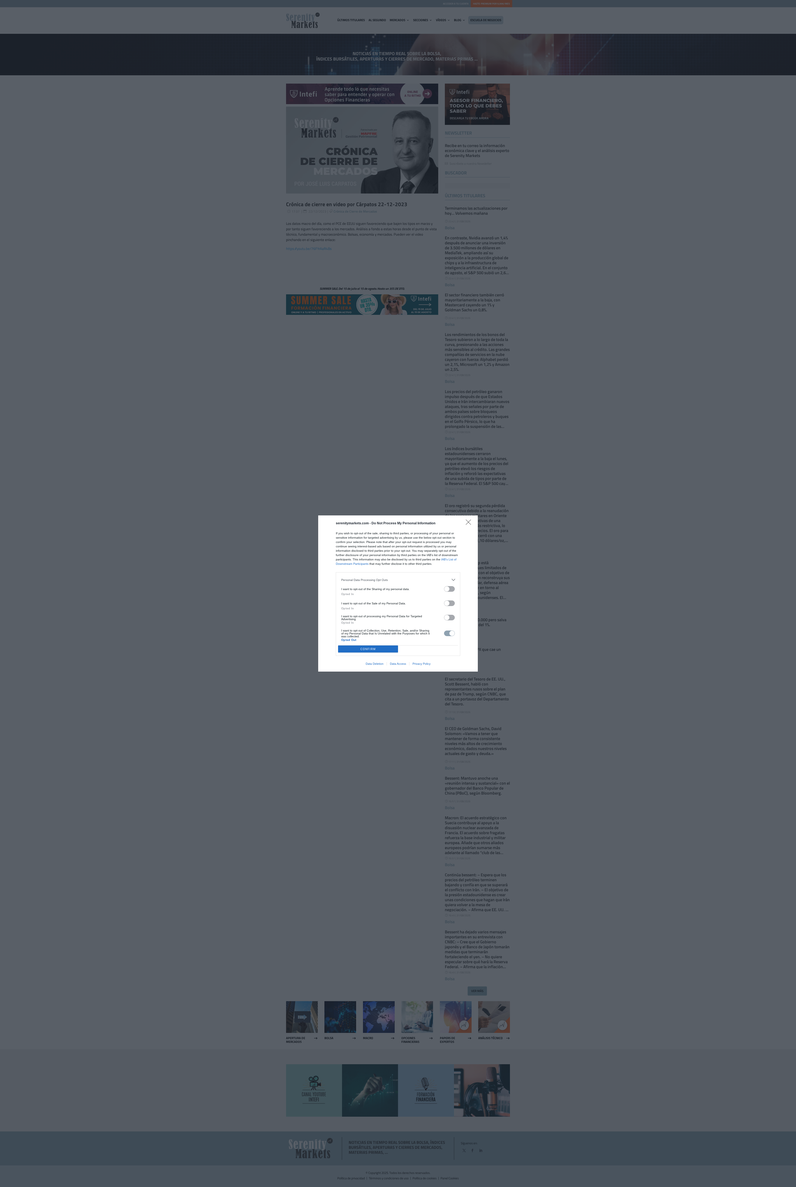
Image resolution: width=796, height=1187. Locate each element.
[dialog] (398, 593)
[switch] (449, 589)
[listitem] (398, 580)
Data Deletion (374, 663)
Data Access (398, 663)
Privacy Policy (422, 663)
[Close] (470, 523)
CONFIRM (368, 649)
